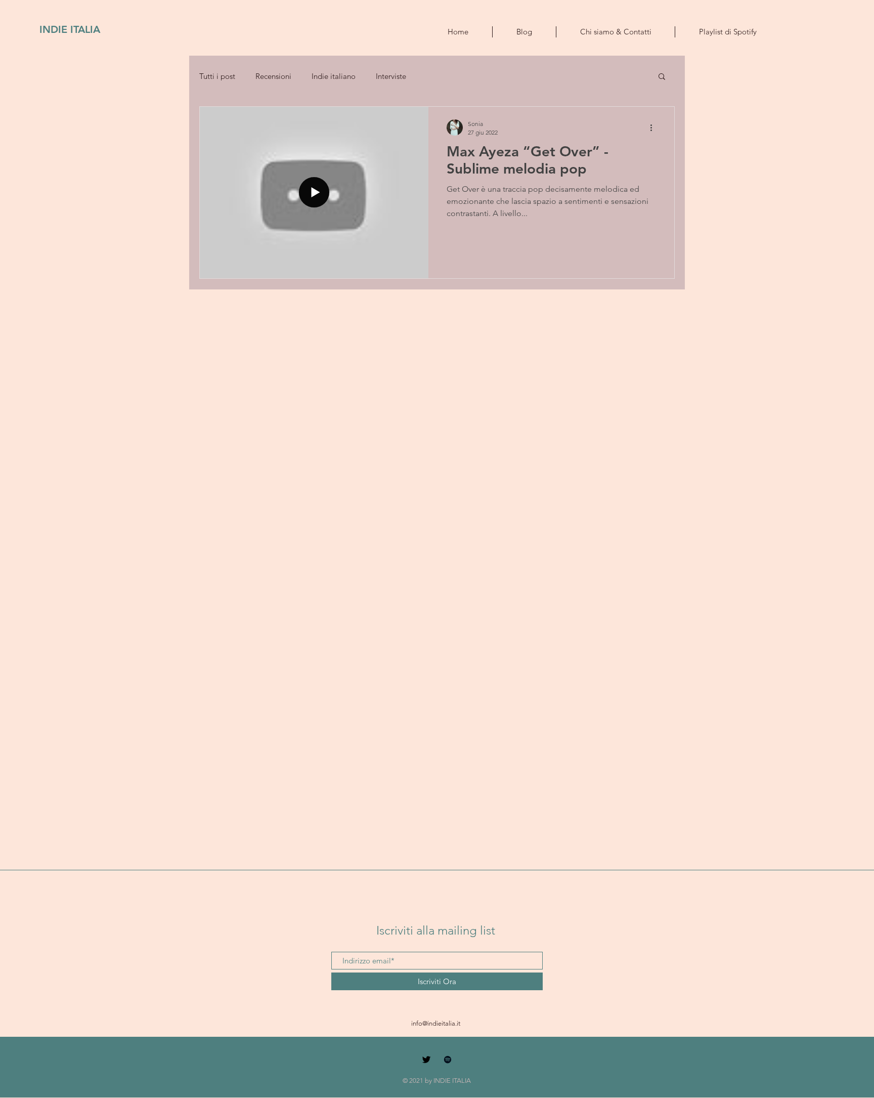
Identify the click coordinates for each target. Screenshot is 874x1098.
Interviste (391, 76)
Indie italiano (334, 76)
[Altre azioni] (654, 127)
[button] (662, 77)
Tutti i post (217, 76)
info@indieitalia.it (435, 1023)
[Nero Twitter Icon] (426, 1059)
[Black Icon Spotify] (447, 1059)
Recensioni (273, 76)
